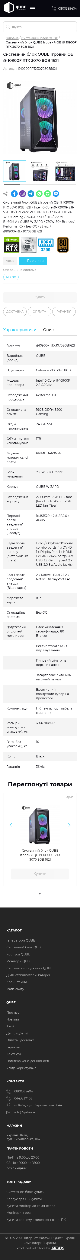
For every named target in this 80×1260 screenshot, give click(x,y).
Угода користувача (21, 1068)
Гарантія (13, 1047)
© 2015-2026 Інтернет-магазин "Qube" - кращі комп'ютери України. (40, 1240)
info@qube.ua (24, 1112)
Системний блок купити (25, 1192)
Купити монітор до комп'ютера (30, 1206)
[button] (10, 825)
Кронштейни (16, 982)
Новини (12, 1019)
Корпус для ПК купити (24, 1199)
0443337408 (23, 1098)
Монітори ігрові (19, 1213)
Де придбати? (17, 1033)
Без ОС (11, 277)
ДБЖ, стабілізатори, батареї (28, 975)
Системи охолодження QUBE (29, 968)
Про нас (12, 1013)
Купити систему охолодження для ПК (36, 1220)
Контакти (13, 1054)
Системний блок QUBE (39, 38)
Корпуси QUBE (18, 954)
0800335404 (67, 8)
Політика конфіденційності (27, 1061)
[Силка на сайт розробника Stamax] (57, 1248)
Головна (12, 38)
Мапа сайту (15, 989)
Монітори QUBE (19, 961)
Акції (10, 1026)
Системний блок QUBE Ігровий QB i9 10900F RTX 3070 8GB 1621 (40, 855)
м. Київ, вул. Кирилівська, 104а (38, 1105)
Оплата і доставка (20, 1040)
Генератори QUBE (20, 940)
